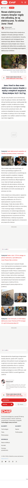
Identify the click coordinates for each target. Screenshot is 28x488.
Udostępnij (6, 400)
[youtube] (3, 385)
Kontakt (3, 445)
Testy (2, 432)
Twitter (5, 404)
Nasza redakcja (5, 442)
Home (4, 7)
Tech (12, 7)
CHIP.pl (7, 456)
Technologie (4, 429)
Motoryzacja (4, 435)
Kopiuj (21, 404)
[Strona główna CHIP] (12, 2)
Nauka (17, 429)
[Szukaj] (22, 2)
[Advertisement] (14, 238)
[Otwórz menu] (25, 2)
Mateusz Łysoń (8, 27)
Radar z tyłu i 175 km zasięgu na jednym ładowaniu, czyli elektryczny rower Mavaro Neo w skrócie (13, 258)
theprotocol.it (4, 458)
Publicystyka (18, 432)
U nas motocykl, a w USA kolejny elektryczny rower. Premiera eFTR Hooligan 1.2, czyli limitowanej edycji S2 (13, 321)
